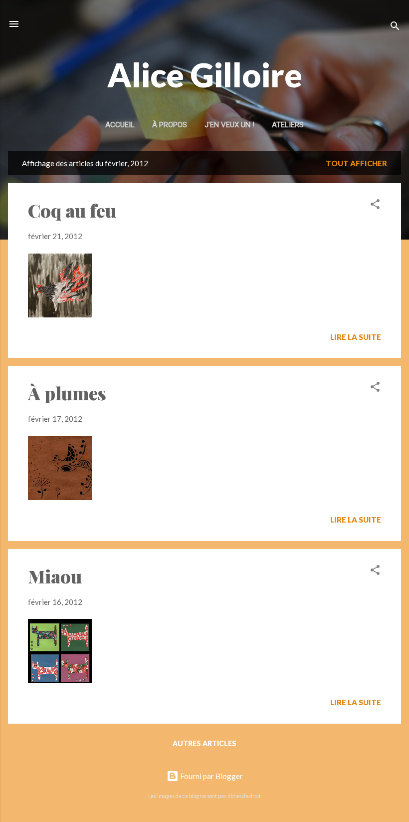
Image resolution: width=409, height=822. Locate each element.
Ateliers (288, 124)
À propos (169, 124)
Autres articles (204, 743)
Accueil (120, 124)
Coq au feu (72, 210)
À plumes (67, 393)
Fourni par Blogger (211, 776)
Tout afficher (356, 163)
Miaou (55, 576)
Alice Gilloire (204, 74)
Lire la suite (355, 336)
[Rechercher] (395, 27)
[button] (375, 205)
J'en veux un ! (229, 124)
